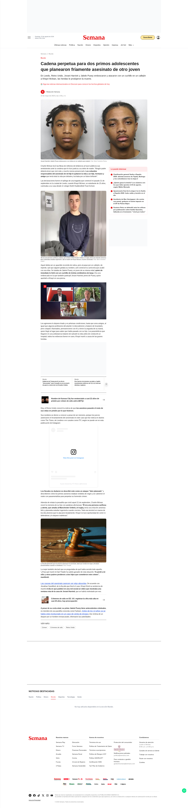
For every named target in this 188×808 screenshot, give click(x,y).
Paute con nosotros (146, 758)
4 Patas (58, 766)
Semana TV (60, 746)
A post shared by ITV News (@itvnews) (73, 484)
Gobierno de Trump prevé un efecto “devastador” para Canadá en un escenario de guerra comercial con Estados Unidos (56, 383)
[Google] (30, 795)
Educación (75, 742)
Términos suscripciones (97, 750)
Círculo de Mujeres (78, 762)
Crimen (44, 627)
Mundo (51, 54)
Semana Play (60, 742)
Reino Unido (70, 627)
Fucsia (58, 762)
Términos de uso (95, 742)
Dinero (58, 750)
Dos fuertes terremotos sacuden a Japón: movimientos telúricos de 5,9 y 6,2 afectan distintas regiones (88, 383)
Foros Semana (77, 746)
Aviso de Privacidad (37, 800)
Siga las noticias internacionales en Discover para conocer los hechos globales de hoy (76, 84)
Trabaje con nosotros (146, 754)
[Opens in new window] (34, 795)
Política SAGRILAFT (96, 758)
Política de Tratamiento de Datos (100, 746)
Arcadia (58, 754)
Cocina (74, 758)
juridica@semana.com (121, 755)
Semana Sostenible (79, 766)
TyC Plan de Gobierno (96, 766)
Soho (58, 758)
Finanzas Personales (79, 750)
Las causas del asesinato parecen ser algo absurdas (63, 583)
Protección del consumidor (123, 742)
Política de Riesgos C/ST (97, 754)
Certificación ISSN (95, 762)
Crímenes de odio (56, 627)
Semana (43, 54)
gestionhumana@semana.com (124, 764)
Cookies (142, 762)
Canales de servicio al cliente (149, 750)
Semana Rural (77, 754)
